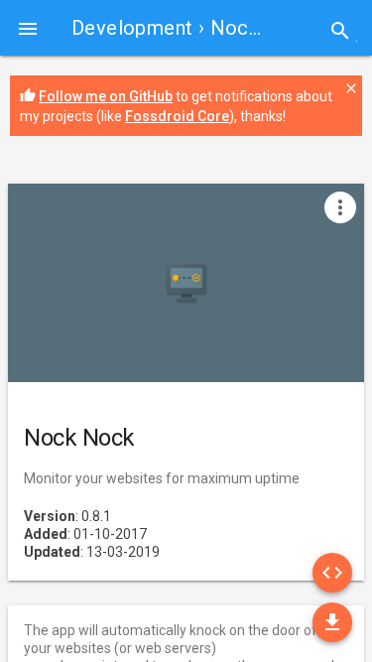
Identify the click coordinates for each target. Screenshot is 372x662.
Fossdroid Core (177, 116)
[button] (28, 28)
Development (131, 28)
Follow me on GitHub (106, 96)
